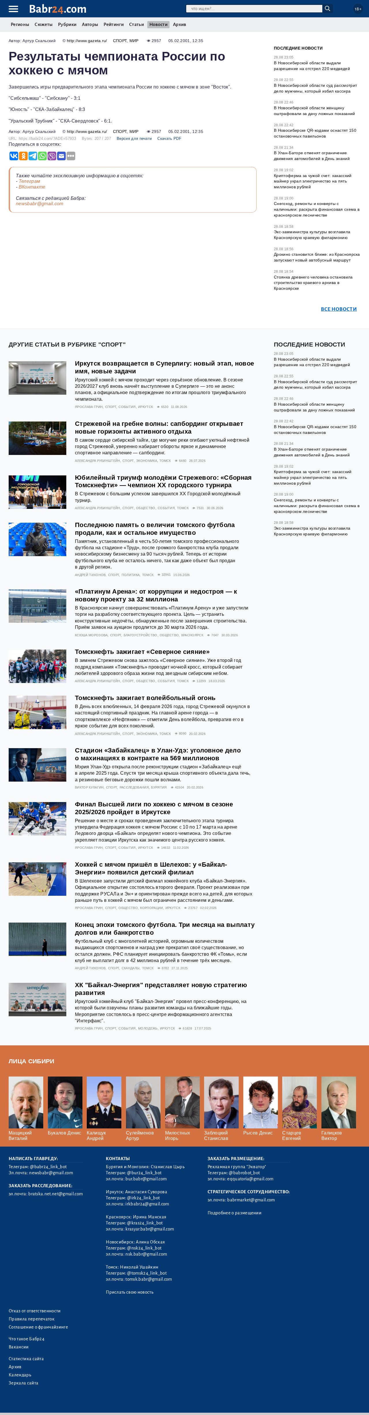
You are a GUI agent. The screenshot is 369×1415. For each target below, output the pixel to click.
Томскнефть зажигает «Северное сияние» (142, 651)
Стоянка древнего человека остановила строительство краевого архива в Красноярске (313, 283)
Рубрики (67, 24)
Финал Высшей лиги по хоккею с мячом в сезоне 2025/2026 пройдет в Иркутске (154, 808)
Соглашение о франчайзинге (38, 1327)
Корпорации (151, 908)
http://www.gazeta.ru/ (87, 40)
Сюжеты (43, 24)
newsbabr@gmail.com (39, 203)
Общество (145, 508)
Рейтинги (113, 24)
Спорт (120, 40)
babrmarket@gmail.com (251, 1200)
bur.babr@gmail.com (146, 1179)
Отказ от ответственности (35, 1311)
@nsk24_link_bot (144, 1248)
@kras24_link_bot (145, 1223)
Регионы (20, 24)
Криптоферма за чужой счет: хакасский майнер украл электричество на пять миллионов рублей (313, 181)
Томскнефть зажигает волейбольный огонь (145, 697)
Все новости (339, 309)
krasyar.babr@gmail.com (149, 1229)
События (126, 407)
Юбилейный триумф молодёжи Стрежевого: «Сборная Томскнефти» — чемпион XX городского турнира (163, 481)
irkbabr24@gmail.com (147, 1204)
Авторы (90, 24)
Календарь (20, 1375)
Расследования (134, 787)
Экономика (146, 460)
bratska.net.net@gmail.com (55, 1194)
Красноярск (192, 635)
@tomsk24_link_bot (146, 1273)
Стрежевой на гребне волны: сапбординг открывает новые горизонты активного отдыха (159, 427)
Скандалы (131, 968)
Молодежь (148, 1028)
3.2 (44, 1403)
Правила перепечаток (31, 1319)
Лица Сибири (31, 1061)
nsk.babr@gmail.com (146, 1254)
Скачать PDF (169, 138)
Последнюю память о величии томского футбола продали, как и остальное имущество (155, 528)
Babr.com (58, 9)
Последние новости (298, 48)
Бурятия (159, 787)
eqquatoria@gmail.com (250, 1179)
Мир (134, 40)
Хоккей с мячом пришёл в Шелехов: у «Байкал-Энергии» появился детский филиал (151, 868)
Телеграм (29, 181)
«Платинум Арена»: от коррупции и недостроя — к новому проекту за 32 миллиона (156, 595)
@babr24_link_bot (48, 1166)
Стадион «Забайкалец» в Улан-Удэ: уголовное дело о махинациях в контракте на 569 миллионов (158, 754)
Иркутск (145, 407)
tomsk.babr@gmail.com (148, 1279)
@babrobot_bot (244, 1173)
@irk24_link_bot (143, 1198)
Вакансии (19, 1347)
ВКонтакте (32, 187)
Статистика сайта (26, 1358)
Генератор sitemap (140, 1403)
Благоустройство (140, 635)
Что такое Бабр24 (26, 1339)
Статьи (136, 24)
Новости (158, 24)
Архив (179, 24)
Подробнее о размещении (234, 1213)
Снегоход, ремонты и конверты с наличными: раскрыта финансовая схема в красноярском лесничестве (316, 209)
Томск (165, 460)
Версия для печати (134, 138)
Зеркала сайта (23, 1383)
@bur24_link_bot (144, 1173)
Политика (131, 575)
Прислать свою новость (129, 1292)
